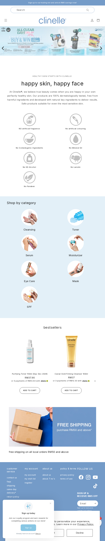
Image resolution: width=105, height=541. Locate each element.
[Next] (101, 48)
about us (47, 475)
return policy (13, 497)
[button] (6, 20)
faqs (9, 481)
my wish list (30, 479)
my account (30, 475)
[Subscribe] (95, 503)
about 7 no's (49, 479)
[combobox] (52, 10)
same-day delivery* (12, 491)
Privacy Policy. (85, 524)
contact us (12, 477)
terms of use (66, 479)
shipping (11, 485)
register (28, 483)
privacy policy (67, 475)
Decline (80, 532)
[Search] (88, 10)
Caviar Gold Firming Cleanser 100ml (71, 374)
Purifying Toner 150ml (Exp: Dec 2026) (30, 374)
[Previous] (3, 48)
